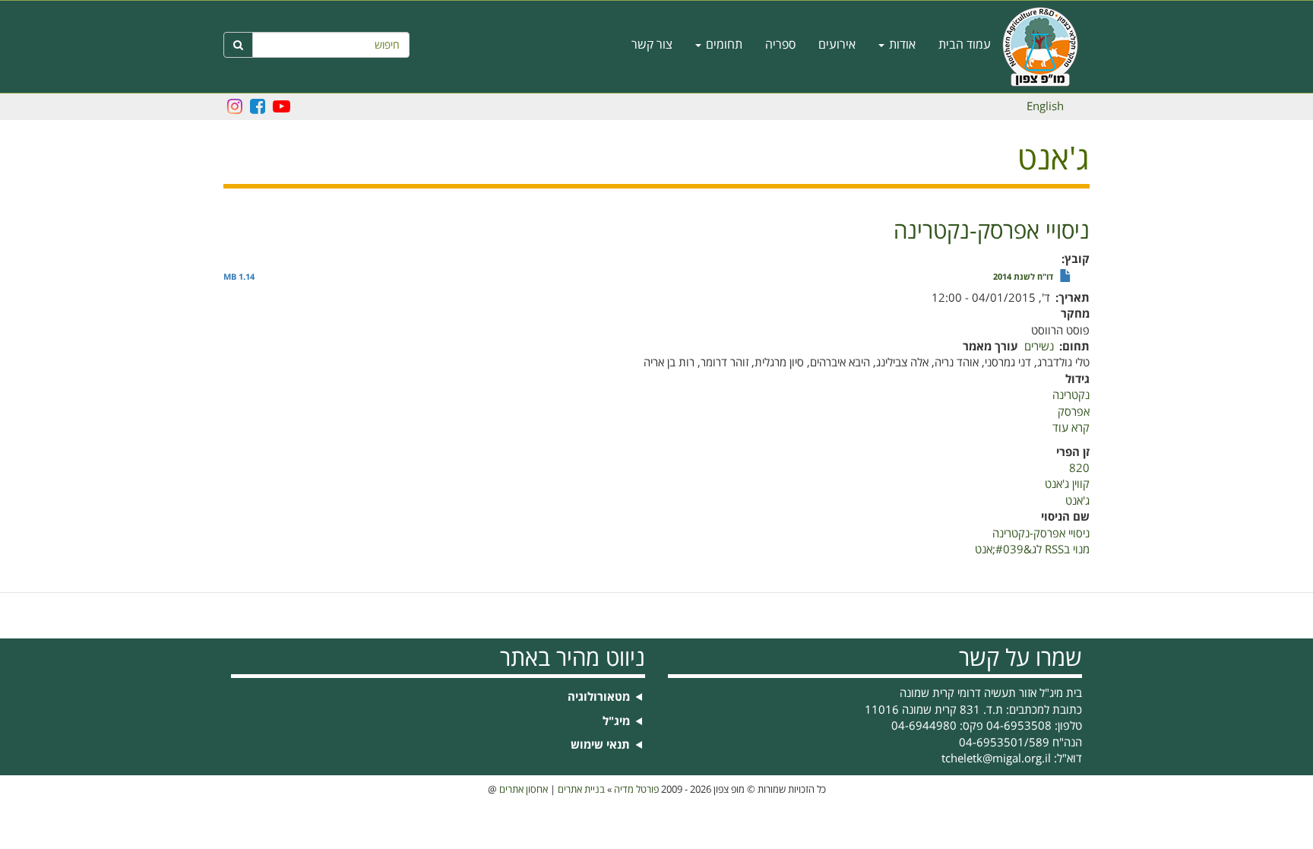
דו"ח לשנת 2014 (1023, 277)
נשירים (1039, 346)
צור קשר (651, 44)
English (1045, 106)
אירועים (837, 44)
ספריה (780, 44)
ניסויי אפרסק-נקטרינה (1041, 533)
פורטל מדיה (636, 790)
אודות (901, 44)
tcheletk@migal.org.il (996, 758)
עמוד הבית (964, 44)
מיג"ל (616, 721)
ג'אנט (1077, 501)
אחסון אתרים (523, 790)
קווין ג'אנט (1067, 484)
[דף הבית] (1046, 47)
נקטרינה (1071, 395)
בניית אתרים (581, 790)
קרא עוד (1071, 428)
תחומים (722, 44)
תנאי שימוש (600, 745)
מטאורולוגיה (599, 697)
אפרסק (1074, 412)
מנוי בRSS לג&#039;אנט (1032, 549)
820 (1079, 468)
